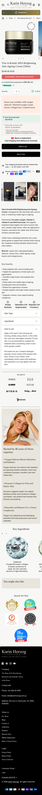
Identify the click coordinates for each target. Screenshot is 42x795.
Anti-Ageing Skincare (24, 18)
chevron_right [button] (38, 12)
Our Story (5, 716)
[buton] (10, 777)
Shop (11, 18)
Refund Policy (6, 756)
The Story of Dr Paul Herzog (11, 673)
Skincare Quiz (6, 734)
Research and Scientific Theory (12, 677)
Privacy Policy (6, 752)
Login (3, 772)
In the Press (6, 680)
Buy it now (21, 154)
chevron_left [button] (4, 12)
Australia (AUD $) (10, 777)
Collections (5, 727)
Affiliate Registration (8, 738)
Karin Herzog (13, 782)
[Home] (21, 5)
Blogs (3, 720)
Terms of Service (7, 759)
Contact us (5, 723)
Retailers (5, 730)
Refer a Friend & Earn (9, 741)
